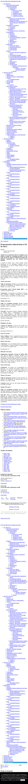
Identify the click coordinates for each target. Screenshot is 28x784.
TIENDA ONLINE (8, 236)
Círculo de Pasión (11, 142)
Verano (8, 83)
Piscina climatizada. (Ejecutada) (17, 115)
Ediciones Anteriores (14, 145)
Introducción (13, 87)
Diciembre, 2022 (7, 457)
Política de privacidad (9, 513)
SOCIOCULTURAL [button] (9, 138)
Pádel (8, 196)
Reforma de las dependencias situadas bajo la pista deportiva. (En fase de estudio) (18, 119)
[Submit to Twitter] (16, 404)
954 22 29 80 (6, 492)
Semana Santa (10, 80)
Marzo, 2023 (7, 453)
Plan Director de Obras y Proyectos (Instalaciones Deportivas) (18, 89)
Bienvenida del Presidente (13, 5)
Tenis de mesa (10, 214)
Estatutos (9, 17)
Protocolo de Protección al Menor (14, 222)
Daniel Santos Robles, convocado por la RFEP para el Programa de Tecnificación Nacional (15, 417)
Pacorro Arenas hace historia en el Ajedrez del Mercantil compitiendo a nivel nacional (15, 433)
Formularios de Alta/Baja (12, 221)
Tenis (8, 211)
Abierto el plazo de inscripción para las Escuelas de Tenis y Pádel (14, 421)
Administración (13, 36)
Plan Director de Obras (12, 86)
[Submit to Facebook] (6, 404)
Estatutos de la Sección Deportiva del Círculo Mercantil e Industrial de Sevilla (18, 23)
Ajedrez (8, 172)
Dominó (8, 180)
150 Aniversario (13, 64)
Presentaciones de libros (12, 151)
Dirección (12, 33)
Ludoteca (9, 157)
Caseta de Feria (13, 48)
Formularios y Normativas (13, 25)
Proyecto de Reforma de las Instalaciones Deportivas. (16, 105)
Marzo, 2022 (7, 469)
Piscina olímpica (10, 207)
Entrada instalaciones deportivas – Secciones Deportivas (18, 168)
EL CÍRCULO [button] (7, 3)
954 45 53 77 (8, 481)
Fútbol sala (9, 183)
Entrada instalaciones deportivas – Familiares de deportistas (18, 170)
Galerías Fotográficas (12, 130)
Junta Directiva (13, 7)
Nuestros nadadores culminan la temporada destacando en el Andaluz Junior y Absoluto (15, 441)
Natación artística (11, 194)
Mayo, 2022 (6, 467)
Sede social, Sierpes (14, 45)
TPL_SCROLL (4, 766)
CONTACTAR (7, 234)
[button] (4, 241)
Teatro (8, 152)
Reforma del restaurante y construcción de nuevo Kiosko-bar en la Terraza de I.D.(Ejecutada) (18, 94)
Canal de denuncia (14, 229)
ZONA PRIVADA (8, 238)
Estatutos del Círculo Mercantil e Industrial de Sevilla (17, 19)
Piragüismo (9, 202)
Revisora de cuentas (17, 10)
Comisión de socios (17, 14)
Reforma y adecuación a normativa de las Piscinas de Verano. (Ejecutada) (18, 100)
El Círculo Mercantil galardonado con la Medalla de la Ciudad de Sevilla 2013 (18, 59)
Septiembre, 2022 (8, 461)
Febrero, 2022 (7, 471)
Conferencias (10, 149)
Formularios (12, 26)
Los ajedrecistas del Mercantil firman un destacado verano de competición (15, 445)
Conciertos (9, 148)
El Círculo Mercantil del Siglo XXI (18, 56)
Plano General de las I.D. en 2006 (18, 91)
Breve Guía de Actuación (16, 228)
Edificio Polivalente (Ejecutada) (17, 108)
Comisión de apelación (18, 16)
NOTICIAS (6, 232)
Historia (8, 51)
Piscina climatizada (11, 205)
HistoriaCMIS (10, 75)
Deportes (12, 40)
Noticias (14, 71)
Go (20, 765)
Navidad (9, 78)
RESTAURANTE (8, 233)
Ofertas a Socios (10, 133)
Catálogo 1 (12, 136)
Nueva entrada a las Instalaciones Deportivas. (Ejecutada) (18, 112)
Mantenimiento (13, 41)
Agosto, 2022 (7, 463)
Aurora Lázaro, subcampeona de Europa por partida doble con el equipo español (15, 437)
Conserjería (12, 43)
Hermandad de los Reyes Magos (14, 129)
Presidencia (12, 34)
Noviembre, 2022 (8, 458)
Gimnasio (9, 186)
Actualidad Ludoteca (14, 159)
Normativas (12, 28)
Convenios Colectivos (12, 132)
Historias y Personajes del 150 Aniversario (21, 69)
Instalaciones (10, 44)
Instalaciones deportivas (15, 47)
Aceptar (22, 780)
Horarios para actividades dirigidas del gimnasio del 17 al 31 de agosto (14, 426)
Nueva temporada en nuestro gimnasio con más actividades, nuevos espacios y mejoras (15, 413)
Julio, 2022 (6, 464)
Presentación (13, 144)
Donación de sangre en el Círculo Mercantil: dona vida (13, 424)
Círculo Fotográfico (11, 160)
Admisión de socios (17, 13)
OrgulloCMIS (10, 217)
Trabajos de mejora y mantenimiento (15, 76)
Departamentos (10, 32)
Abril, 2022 (6, 468)
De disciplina (16, 12)
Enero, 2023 (6, 456)
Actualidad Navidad (14, 79)
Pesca (8, 199)
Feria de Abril (10, 82)
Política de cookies (20, 513)
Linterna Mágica (10, 156)
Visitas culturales (10, 155)
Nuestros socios (10, 126)
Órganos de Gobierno (12, 6)
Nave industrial (13, 49)
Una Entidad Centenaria (15, 55)
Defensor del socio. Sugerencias (17, 30)
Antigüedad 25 (13, 61)
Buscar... (3, 765)
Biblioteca (9, 141)
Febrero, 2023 (7, 454)
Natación (9, 191)
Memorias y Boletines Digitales (14, 125)
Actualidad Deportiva (15, 174)
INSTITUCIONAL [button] (8, 72)
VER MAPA (4, 483)
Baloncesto (9, 175)
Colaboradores (10, 29)
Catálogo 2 (12, 137)
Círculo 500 (9, 128)
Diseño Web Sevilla (5, 518)
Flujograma (12, 230)
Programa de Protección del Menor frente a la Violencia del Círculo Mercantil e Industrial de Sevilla (18, 225)
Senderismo (9, 209)
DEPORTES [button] (7, 161)
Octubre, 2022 (7, 460)
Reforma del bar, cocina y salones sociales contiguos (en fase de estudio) (17, 123)
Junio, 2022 (6, 465)
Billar (8, 178)
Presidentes (12, 63)
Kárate (8, 188)
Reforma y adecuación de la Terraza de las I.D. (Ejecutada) (18, 97)
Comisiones (12, 9)
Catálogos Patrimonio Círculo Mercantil (16, 134)
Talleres (8, 153)
